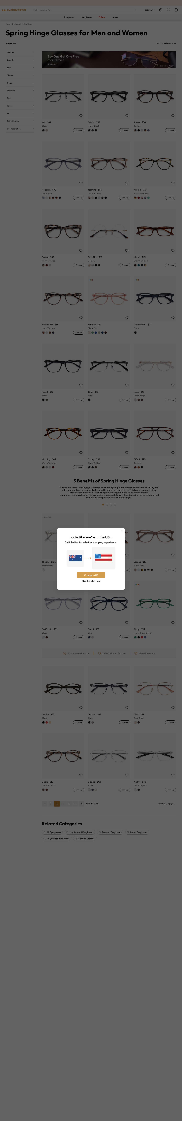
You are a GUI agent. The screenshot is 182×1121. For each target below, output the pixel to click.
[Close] (121, 531)
